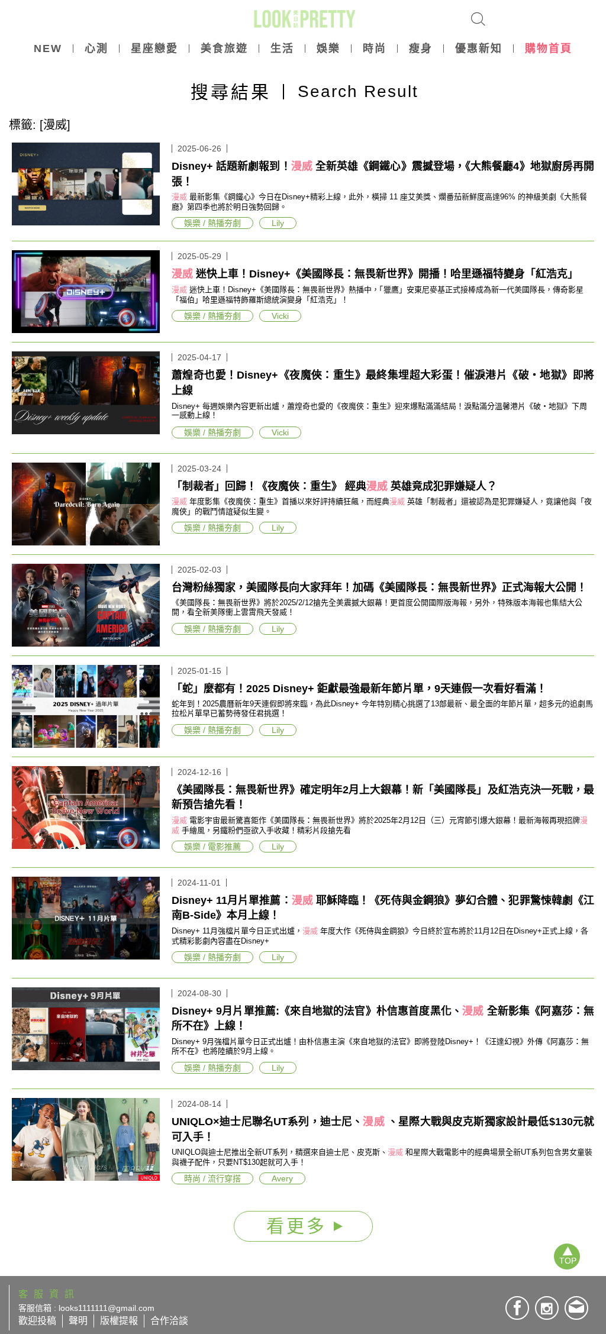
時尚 (374, 48)
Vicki (280, 316)
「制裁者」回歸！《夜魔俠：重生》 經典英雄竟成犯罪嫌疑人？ (334, 486)
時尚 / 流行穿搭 (212, 1178)
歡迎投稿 (37, 1321)
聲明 (78, 1321)
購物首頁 (548, 48)
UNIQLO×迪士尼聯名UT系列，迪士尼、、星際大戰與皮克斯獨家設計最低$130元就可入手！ (383, 1129)
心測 (96, 48)
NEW (48, 48)
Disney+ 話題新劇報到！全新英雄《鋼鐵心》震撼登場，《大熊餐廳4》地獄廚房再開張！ (383, 174)
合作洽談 (169, 1321)
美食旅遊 (224, 48)
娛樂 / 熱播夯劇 (212, 223)
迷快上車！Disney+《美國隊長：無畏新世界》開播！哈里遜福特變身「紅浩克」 (375, 274)
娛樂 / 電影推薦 (212, 846)
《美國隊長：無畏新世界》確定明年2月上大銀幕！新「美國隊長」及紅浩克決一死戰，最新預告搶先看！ (383, 797)
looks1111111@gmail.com (106, 1308)
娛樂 (328, 48)
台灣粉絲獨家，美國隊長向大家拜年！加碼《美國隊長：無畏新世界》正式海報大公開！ (379, 587)
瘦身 (421, 48)
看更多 (300, 1226)
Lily (278, 223)
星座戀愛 (154, 48)
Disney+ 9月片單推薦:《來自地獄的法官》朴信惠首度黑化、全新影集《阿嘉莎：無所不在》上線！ (383, 1018)
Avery (282, 1178)
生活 (282, 48)
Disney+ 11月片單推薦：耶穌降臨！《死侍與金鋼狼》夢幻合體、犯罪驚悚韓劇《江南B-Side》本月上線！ (383, 908)
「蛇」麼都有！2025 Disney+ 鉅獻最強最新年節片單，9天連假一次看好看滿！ (359, 689)
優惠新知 (478, 48)
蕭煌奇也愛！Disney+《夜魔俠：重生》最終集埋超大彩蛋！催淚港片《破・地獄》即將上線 (383, 382)
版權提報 (119, 1321)
